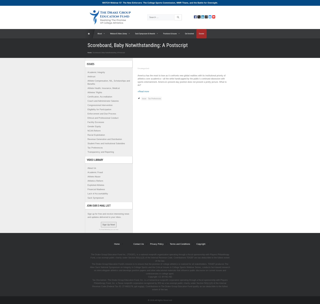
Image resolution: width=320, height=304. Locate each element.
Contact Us (138, 244)
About (100, 34)
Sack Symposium (96, 198)
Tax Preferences (154, 99)
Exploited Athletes (96, 185)
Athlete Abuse (94, 176)
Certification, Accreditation (100, 97)
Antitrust (91, 76)
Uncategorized (143, 68)
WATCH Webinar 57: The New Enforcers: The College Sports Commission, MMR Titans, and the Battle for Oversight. (160, 3)
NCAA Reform (94, 131)
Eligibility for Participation (99, 109)
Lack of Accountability (98, 193)
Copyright (200, 244)
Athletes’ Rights (95, 92)
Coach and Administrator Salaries (103, 101)
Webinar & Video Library (118, 34)
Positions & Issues (170, 34)
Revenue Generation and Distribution (105, 139)
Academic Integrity (96, 72)
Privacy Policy (157, 244)
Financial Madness (96, 189)
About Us (92, 168)
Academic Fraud (95, 172)
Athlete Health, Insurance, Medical (104, 88)
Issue (144, 99)
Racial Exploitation (96, 135)
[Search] (178, 17)
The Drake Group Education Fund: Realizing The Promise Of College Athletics (90, 33)
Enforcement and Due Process (102, 114)
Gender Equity (94, 126)
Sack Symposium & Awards (145, 34)
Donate (201, 34)
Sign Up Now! (108, 224)
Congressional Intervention (100, 105)
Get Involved (189, 34)
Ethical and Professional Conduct (103, 118)
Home (90, 53)
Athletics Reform (95, 181)
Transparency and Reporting (101, 152)
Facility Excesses (96, 122)
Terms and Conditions (180, 244)
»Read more (143, 91)
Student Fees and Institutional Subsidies (106, 143)
